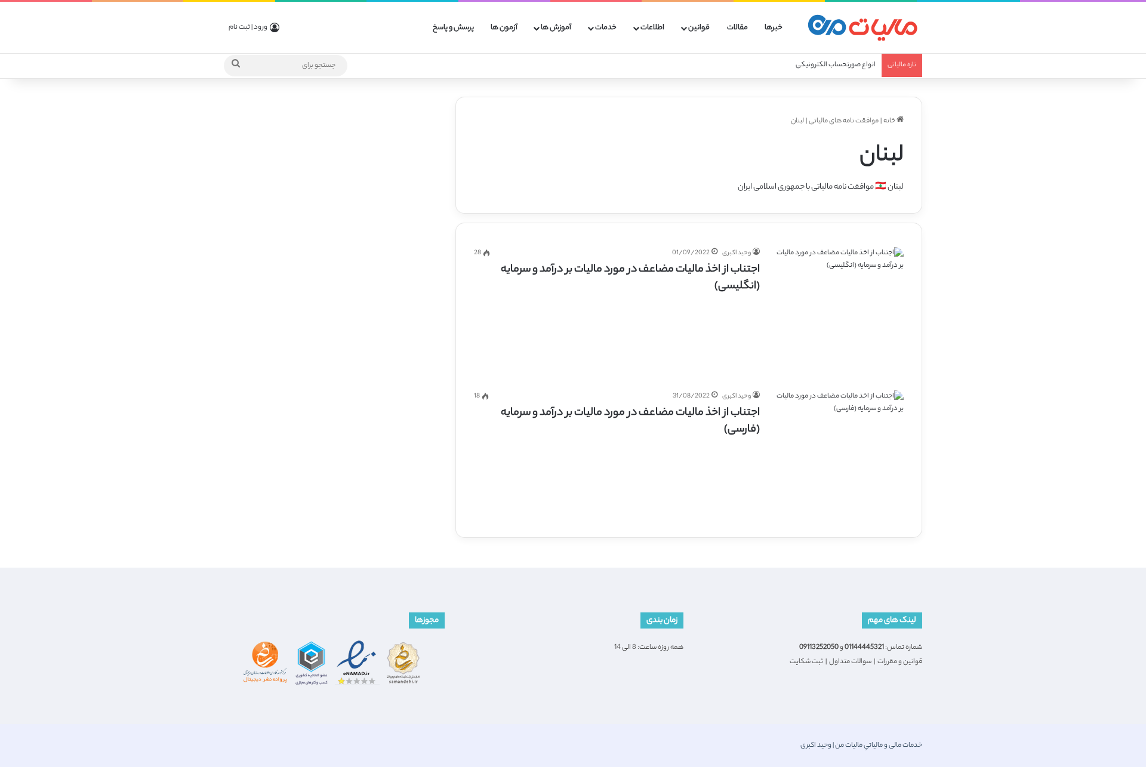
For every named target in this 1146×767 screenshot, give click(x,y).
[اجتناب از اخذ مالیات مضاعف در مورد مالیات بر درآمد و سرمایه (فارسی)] (839, 454)
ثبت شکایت (806, 662)
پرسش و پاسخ (453, 27)
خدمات (606, 27)
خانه (890, 121)
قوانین (699, 27)
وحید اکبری (736, 253)
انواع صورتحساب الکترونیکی (836, 65)
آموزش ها (556, 27)
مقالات (737, 27)
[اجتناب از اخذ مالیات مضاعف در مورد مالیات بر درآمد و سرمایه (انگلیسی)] (839, 311)
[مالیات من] (862, 27)
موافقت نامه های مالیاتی (844, 121)
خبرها (774, 27)
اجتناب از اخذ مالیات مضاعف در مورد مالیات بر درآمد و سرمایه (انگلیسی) (630, 278)
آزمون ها (504, 27)
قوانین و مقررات (899, 662)
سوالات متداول (850, 662)
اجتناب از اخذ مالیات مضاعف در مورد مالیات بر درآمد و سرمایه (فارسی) (630, 421)
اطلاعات (652, 27)
